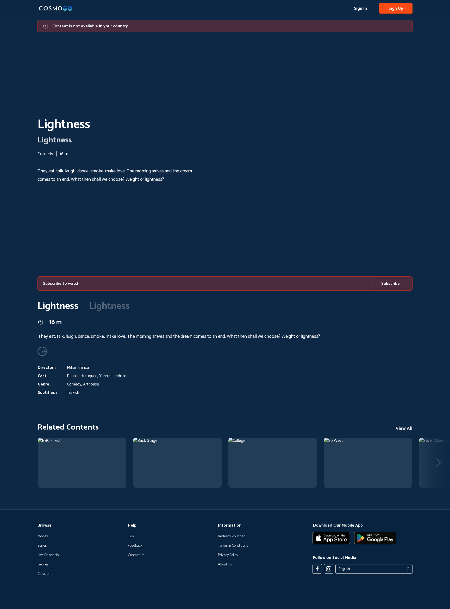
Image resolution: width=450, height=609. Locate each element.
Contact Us (136, 555)
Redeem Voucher (231, 536)
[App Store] (331, 538)
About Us (225, 564)
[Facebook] (317, 569)
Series (42, 545)
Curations (45, 574)
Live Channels (48, 555)
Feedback (135, 545)
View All (404, 428)
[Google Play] (375, 538)
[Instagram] (328, 569)
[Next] (438, 462)
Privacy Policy (228, 555)
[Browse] (82, 462)
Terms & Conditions (233, 545)
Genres (43, 564)
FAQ (131, 536)
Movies (43, 536)
